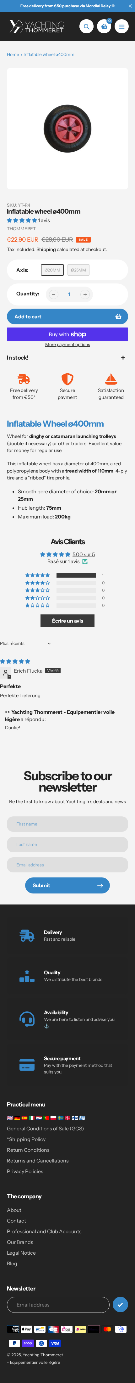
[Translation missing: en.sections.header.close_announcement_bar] (130, 6)
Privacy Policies (25, 1171)
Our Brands (20, 1242)
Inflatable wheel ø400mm (49, 54)
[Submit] (120, 1304)
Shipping (46, 249)
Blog (12, 1263)
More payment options (67, 344)
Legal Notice (21, 1253)
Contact (16, 1221)
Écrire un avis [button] (67, 621)
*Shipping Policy (26, 1139)
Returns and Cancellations (38, 1160)
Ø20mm (52, 269)
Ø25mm (78, 269)
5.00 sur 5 (84, 554)
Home (13, 54)
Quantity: (28, 293)
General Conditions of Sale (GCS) (45, 1128)
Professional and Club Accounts (44, 1231)
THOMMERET (21, 229)
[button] (22, 220)
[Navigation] (122, 26)
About (14, 1210)
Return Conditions (28, 1150)
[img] (15, 661)
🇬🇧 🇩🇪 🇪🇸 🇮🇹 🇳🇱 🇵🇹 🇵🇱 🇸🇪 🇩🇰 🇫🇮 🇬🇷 (46, 1118)
